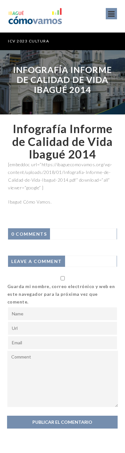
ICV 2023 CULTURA (28, 41)
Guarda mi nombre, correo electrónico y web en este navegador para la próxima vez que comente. (61, 294)
